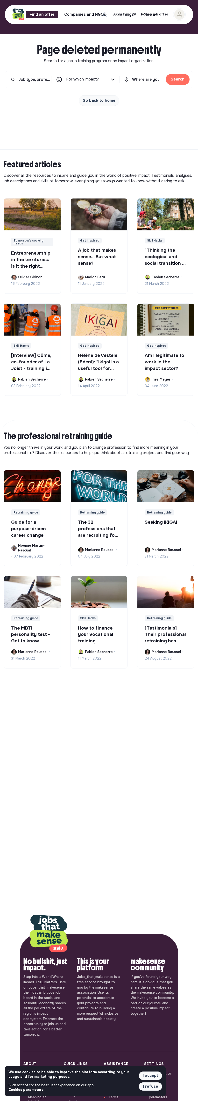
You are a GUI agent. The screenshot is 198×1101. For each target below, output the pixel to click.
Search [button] (177, 79)
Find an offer (42, 14)
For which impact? (82, 79)
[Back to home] (48, 934)
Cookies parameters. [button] (26, 1089)
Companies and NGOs (85, 14)
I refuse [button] (150, 1086)
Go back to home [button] (99, 100)
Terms (114, 1097)
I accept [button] (150, 1075)
